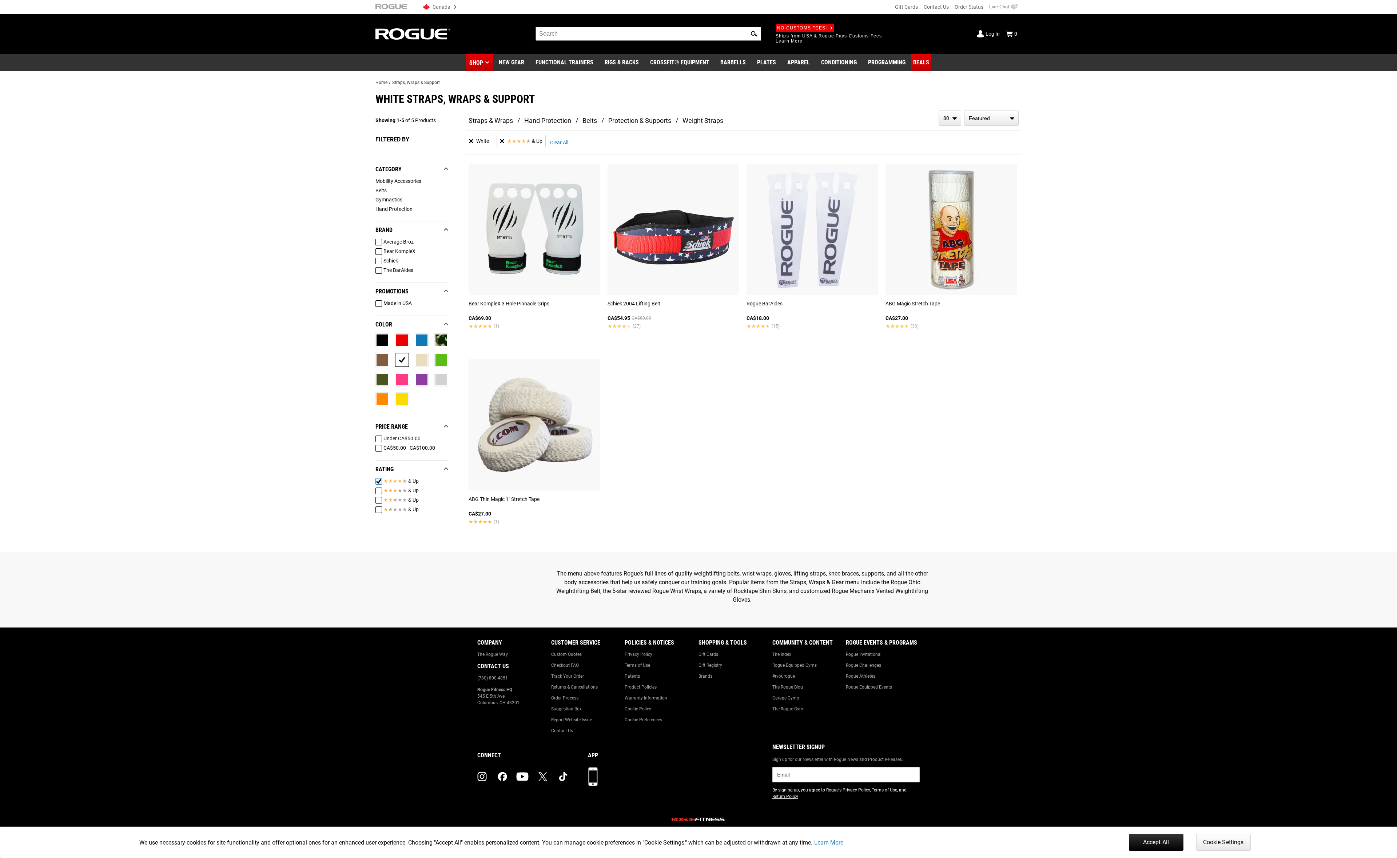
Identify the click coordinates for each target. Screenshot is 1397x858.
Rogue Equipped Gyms (794, 665)
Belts (589, 120)
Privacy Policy (638, 654)
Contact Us (936, 7)
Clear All (559, 142)
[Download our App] (593, 776)
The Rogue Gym (787, 708)
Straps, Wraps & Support (416, 82)
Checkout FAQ (565, 665)
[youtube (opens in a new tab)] (522, 776)
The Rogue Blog (787, 687)
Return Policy (785, 796)
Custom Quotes (566, 654)
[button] (754, 34)
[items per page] (950, 118)
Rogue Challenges (863, 665)
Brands (705, 676)
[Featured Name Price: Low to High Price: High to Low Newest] (991, 118)
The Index (781, 654)
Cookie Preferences (643, 719)
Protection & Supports (639, 120)
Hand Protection (547, 120)
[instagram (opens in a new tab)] (482, 776)
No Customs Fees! (802, 28)
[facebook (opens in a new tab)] (502, 776)
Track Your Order (567, 676)
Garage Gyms (785, 698)
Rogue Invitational (863, 654)
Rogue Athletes (860, 676)
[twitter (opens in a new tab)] (543, 776)
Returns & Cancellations (574, 687)
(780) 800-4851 (492, 678)
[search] (648, 34)
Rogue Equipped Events (869, 687)
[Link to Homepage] (412, 34)
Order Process (564, 698)
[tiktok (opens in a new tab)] (563, 776)
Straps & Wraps (491, 120)
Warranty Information (646, 698)
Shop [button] (476, 62)
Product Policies (641, 687)
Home (381, 82)
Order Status (969, 7)
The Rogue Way (492, 654)
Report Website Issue (571, 719)
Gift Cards (906, 7)
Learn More (828, 842)
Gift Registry (710, 665)
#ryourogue (783, 676)
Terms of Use (637, 665)
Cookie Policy (638, 708)
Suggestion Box (566, 708)
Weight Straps (702, 120)
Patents (632, 676)
